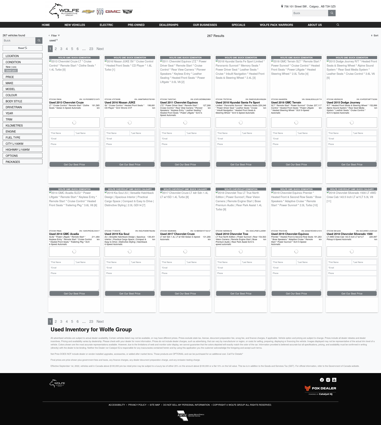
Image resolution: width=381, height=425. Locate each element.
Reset (21, 48)
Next (100, 48)
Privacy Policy (137, 404)
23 (91, 48)
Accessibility (117, 404)
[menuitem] (23, 67)
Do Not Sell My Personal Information (186, 404)
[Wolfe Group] (93, 10)
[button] (46, 25)
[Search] (332, 13)
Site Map (155, 404)
